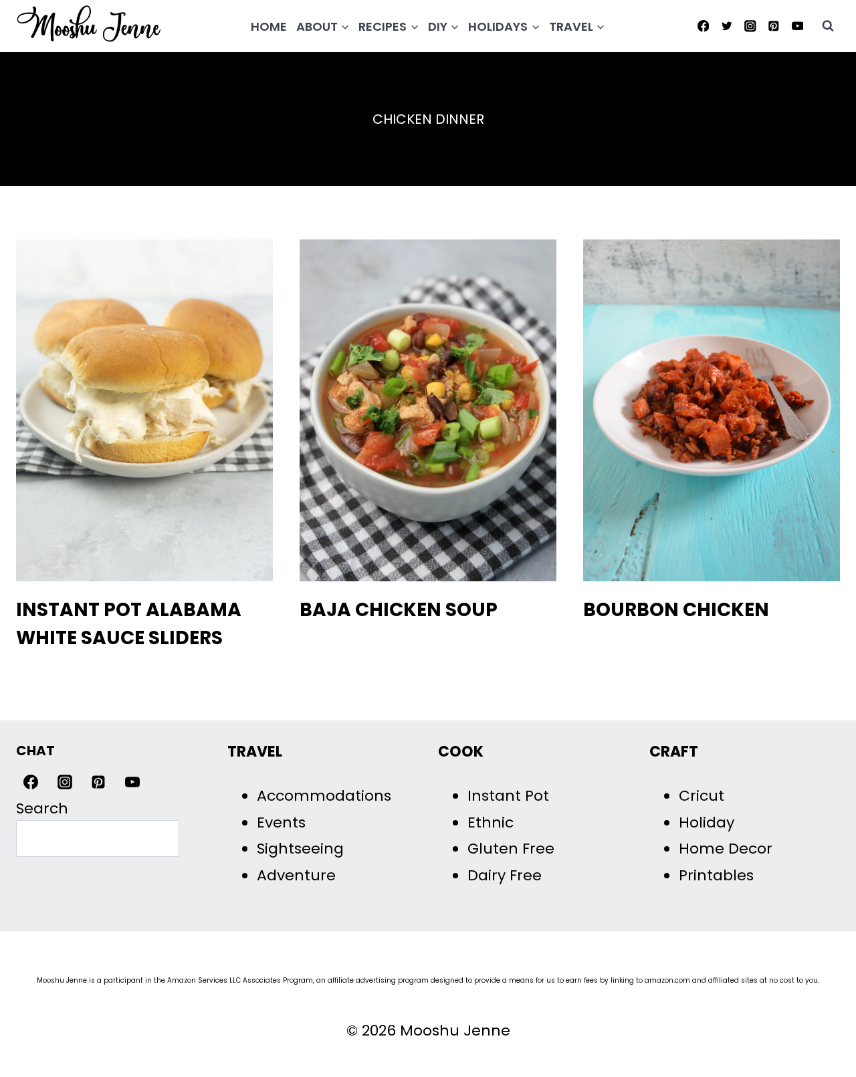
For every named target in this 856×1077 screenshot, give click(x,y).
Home (269, 26)
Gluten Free (510, 848)
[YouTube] (797, 25)
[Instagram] (750, 25)
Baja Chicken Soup (399, 610)
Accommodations (324, 795)
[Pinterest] (774, 25)
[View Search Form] (828, 26)
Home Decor (725, 848)
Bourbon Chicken (676, 610)
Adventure (296, 875)
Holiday (706, 822)
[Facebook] (703, 25)
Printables (716, 875)
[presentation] (144, 410)
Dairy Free (504, 875)
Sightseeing (300, 848)
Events (281, 822)
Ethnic (490, 822)
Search (42, 808)
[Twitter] (726, 25)
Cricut (701, 795)
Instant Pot (508, 795)
